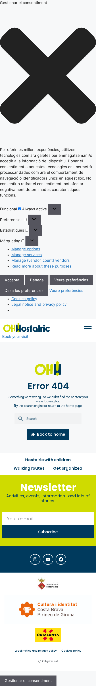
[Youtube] (48, 559)
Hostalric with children (48, 459)
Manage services (26, 255)
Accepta (12, 280)
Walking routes (29, 468)
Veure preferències (71, 280)
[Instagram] (35, 559)
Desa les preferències (24, 290)
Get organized (67, 468)
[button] (48, 76)
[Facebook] (61, 559)
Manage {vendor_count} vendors (40, 260)
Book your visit (15, 336)
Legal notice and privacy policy (39, 304)
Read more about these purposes (41, 266)
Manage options (25, 249)
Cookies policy (24, 299)
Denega (37, 280)
